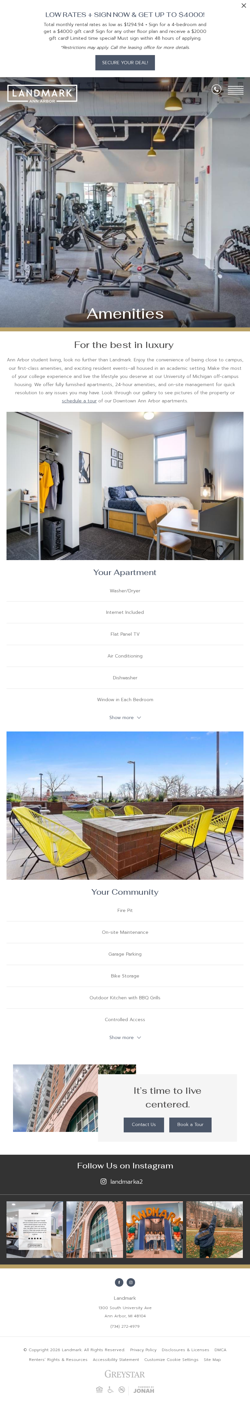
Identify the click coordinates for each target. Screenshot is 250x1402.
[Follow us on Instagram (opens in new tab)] (131, 1282)
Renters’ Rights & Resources (58, 1360)
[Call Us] (216, 90)
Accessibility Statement (116, 1360)
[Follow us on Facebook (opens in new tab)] (119, 1282)
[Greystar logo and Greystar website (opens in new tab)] (125, 1376)
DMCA (221, 1350)
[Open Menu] (235, 90)
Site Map (212, 1360)
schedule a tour (79, 400)
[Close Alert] (244, 7)
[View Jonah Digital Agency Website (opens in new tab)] (143, 1390)
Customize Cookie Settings (171, 1360)
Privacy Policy (143, 1350)
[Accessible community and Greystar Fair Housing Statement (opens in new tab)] (111, 1392)
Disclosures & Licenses (185, 1350)
